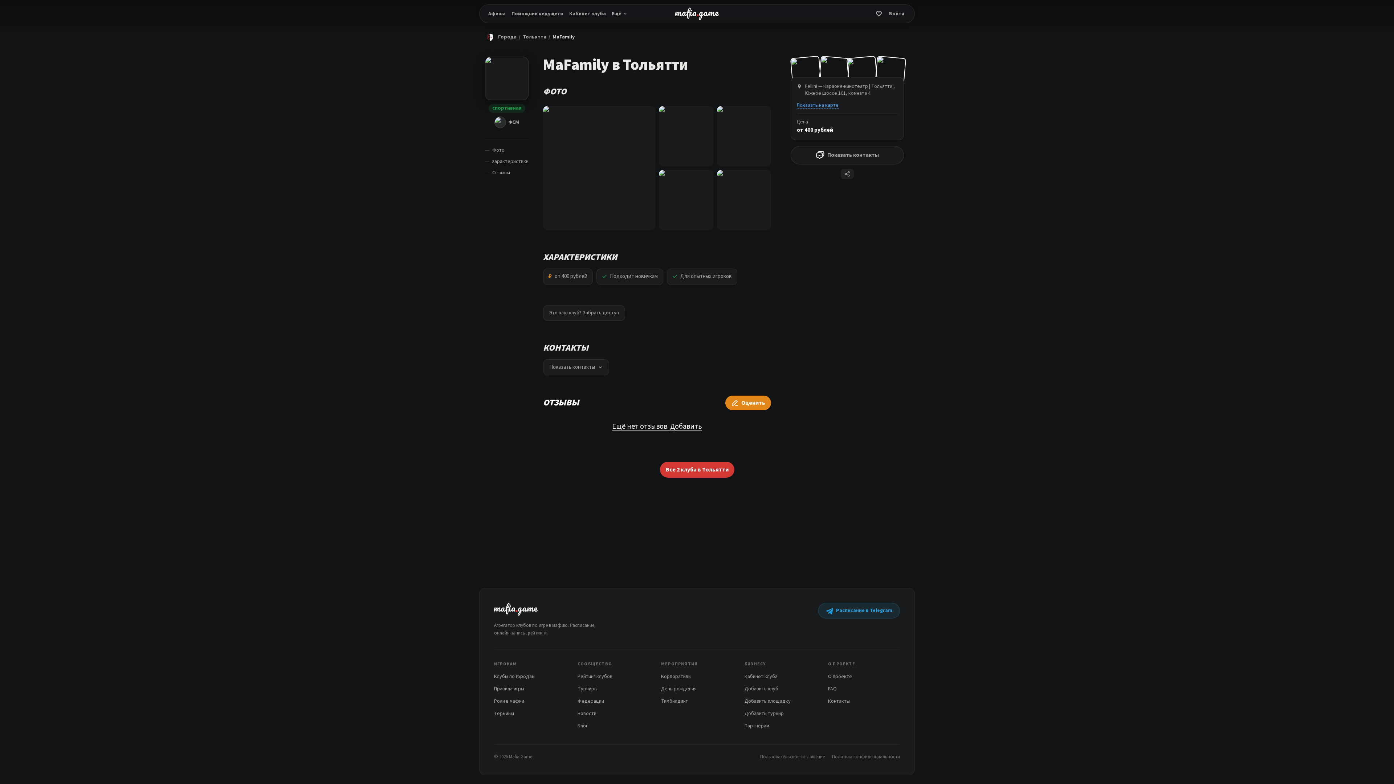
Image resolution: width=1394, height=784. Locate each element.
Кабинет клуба (587, 13)
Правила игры (509, 689)
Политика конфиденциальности (866, 757)
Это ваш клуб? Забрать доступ (584, 313)
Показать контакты (853, 155)
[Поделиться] (847, 174)
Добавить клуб (761, 689)
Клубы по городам (514, 676)
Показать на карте (818, 105)
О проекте (840, 676)
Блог (583, 726)
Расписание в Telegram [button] (864, 610)
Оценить (753, 403)
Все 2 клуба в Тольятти (697, 470)
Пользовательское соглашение (792, 757)
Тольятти (534, 37)
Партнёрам (757, 726)
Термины (504, 713)
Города (507, 37)
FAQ (832, 689)
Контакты (839, 701)
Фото (498, 150)
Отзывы (501, 172)
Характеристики (510, 161)
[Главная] (490, 37)
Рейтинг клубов (595, 676)
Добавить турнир (764, 713)
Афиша (497, 13)
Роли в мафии (509, 701)
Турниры (588, 689)
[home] (697, 13)
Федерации (591, 701)
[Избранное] (879, 14)
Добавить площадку (768, 701)
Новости (587, 713)
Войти (896, 13)
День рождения (679, 689)
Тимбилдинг (674, 701)
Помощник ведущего (537, 13)
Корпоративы (676, 676)
